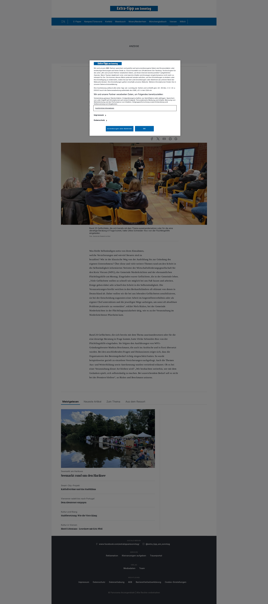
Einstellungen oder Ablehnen (119, 129)
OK (144, 129)
